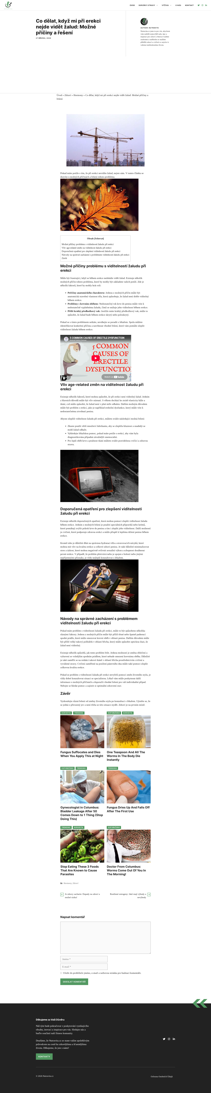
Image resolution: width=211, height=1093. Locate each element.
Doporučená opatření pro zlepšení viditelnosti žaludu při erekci (91, 251)
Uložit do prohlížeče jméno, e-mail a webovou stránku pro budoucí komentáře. (102, 973)
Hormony (78, 95)
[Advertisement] (105, 75)
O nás (178, 5)
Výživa (165, 5)
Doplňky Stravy (147, 5)
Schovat (99, 238)
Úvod (132, 5)
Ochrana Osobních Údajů (162, 1076)
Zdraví (67, 95)
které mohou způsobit (96, 396)
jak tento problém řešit (98, 652)
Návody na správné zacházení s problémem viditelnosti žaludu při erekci (95, 254)
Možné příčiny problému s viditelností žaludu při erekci (88, 244)
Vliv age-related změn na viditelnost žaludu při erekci (86, 248)
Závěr (64, 258)
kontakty (44, 1056)
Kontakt (189, 5)
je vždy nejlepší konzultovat (99, 557)
